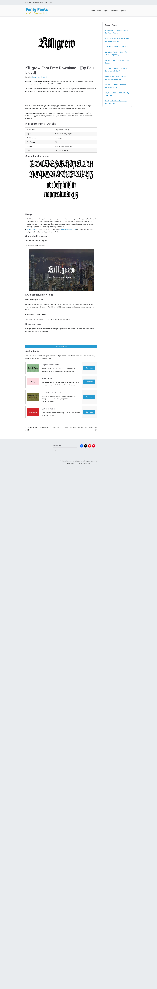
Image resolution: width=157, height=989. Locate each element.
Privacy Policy (44, 2)
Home (93, 11)
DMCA (51, 2)
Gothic (39, 77)
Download (89, 368)
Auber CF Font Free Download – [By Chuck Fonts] (116, 86)
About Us (28, 2)
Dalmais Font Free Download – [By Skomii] (117, 61)
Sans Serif (114, 11)
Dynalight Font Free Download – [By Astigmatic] (116, 102)
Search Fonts (57, 445)
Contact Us (35, 2)
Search (55, 449)
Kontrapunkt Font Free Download (116, 46)
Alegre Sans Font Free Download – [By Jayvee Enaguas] (117, 40)
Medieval (44, 77)
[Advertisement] (61, 99)
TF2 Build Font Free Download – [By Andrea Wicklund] (116, 69)
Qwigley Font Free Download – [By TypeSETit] (117, 94)
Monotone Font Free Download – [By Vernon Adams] (116, 31)
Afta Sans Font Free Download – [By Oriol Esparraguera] (116, 78)
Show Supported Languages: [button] (36, 245)
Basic (99, 11)
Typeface (123, 11)
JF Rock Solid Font (33, 229)
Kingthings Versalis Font (67, 229)
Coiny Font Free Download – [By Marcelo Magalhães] (116, 53)
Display (105, 11)
